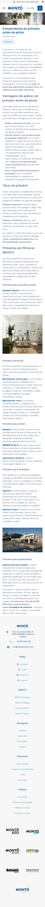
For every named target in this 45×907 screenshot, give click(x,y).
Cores (22, 775)
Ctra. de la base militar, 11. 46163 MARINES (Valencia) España (23, 634)
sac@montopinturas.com (23, 647)
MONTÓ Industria (22, 703)
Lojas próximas (22, 764)
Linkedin (23, 680)
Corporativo (23, 736)
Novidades (22, 741)
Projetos (22, 747)
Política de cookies (22, 808)
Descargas (22, 780)
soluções (8, 42)
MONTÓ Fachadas (22, 697)
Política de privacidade (22, 802)
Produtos (22, 730)
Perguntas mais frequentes (22, 769)
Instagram (23, 664)
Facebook (23, 675)
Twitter (23, 670)
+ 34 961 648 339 (23, 641)
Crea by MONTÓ (22, 708)
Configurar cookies (22, 813)
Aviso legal (22, 797)
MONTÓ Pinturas (23, 714)
